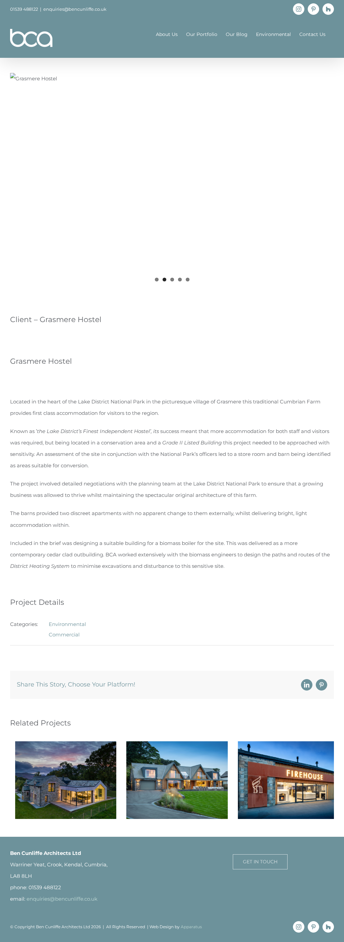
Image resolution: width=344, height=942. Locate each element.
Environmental (67, 624)
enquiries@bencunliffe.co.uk (74, 9)
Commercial (64, 634)
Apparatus (191, 926)
